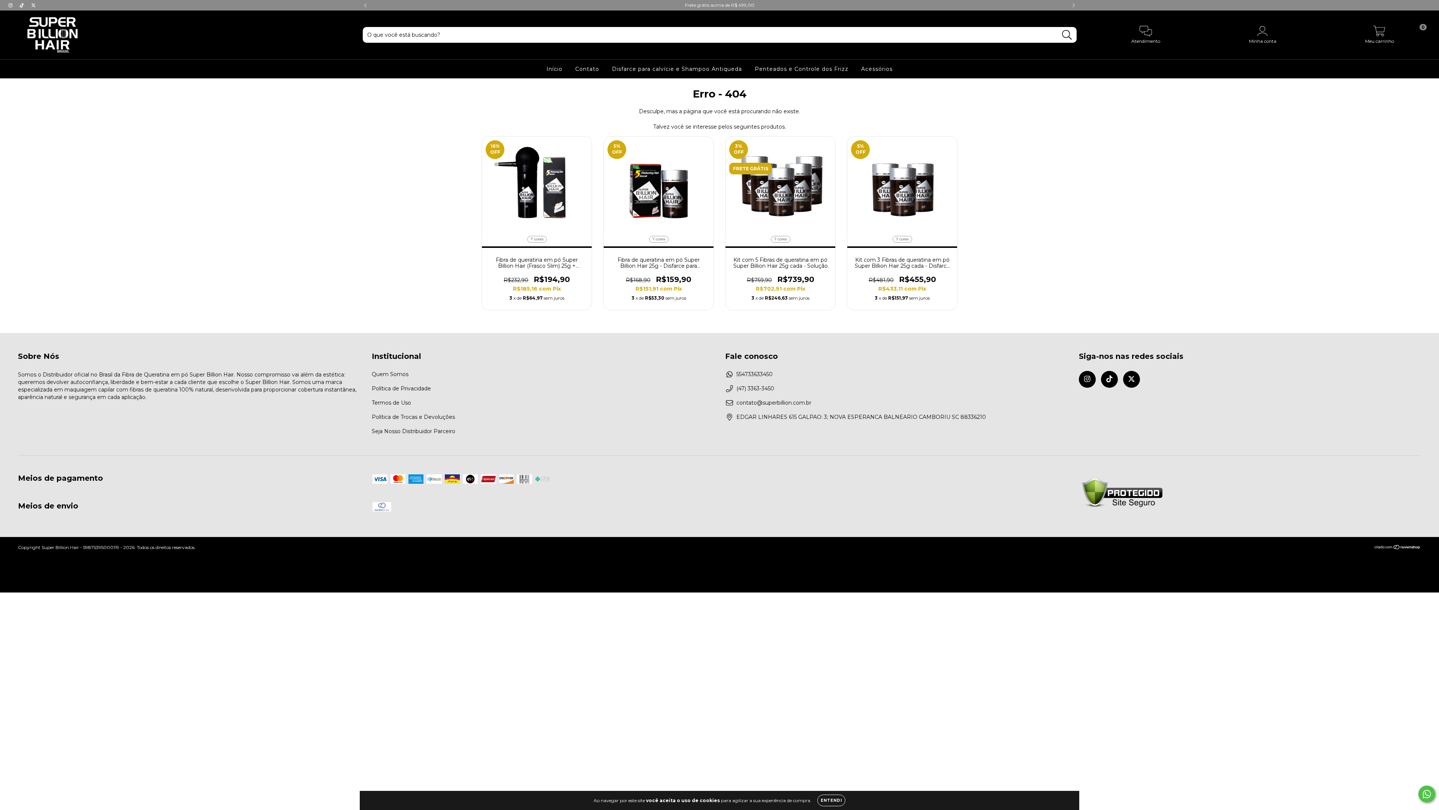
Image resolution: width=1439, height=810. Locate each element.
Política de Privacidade (401, 388)
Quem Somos (390, 374)
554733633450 (754, 374)
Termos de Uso (391, 402)
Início (554, 69)
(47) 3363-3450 (755, 388)
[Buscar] (1067, 35)
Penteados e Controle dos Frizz (801, 69)
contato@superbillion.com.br (773, 402)
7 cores (537, 239)
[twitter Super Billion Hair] (33, 5)
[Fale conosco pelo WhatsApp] (1426, 794)
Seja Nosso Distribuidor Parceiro (413, 431)
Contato (587, 69)
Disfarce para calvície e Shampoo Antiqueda (677, 69)
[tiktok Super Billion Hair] (22, 5)
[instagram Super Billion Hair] (11, 5)
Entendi (831, 800)
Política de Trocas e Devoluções (413, 417)
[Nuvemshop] (1397, 548)
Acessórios (877, 69)
